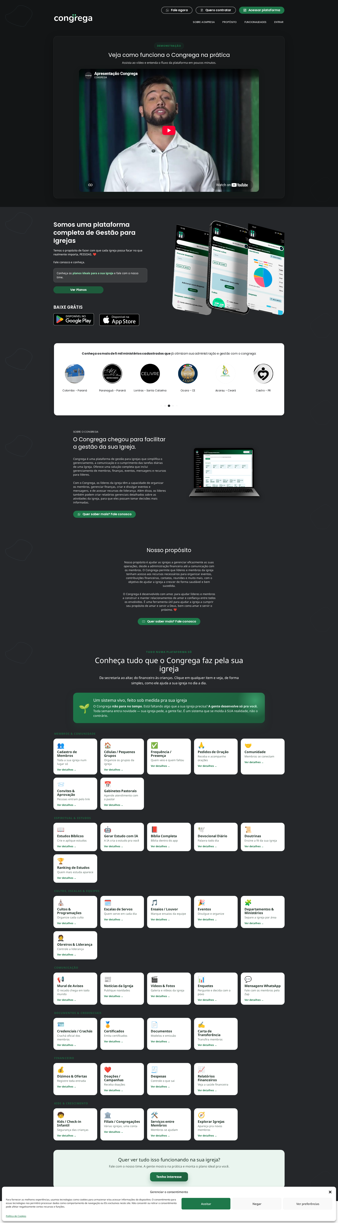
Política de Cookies (16, 1216)
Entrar (278, 22)
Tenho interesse (169, 1177)
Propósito (229, 22)
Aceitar (206, 1204)
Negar (257, 1204)
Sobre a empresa (204, 22)
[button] (330, 1192)
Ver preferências (307, 1204)
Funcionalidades (255, 22)
